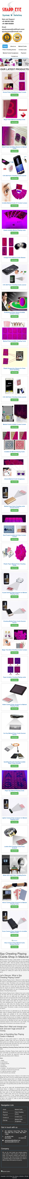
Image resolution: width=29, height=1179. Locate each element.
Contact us (14, 56)
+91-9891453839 (8, 23)
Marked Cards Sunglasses (10, 53)
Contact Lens (23, 50)
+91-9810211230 (8, 21)
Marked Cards (22, 46)
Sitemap (5, 1120)
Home (5, 46)
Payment (23, 53)
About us (13, 46)
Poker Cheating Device (9, 50)
